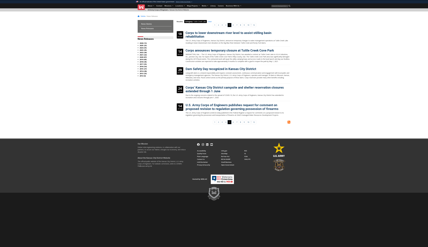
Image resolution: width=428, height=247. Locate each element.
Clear (210, 21)
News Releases (147, 28)
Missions (168, 6)
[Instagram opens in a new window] (203, 145)
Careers (221, 6)
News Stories (146, 24)
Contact (159, 6)
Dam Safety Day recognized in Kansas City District (221, 69)
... (251, 24)
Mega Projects (192, 6)
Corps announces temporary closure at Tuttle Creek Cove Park (230, 50)
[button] (184, 2)
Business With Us (233, 6)
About (150, 6)
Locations (179, 6)
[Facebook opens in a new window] (198, 145)
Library (213, 6)
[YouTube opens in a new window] (211, 145)
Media (204, 6)
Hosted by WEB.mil (199, 179)
